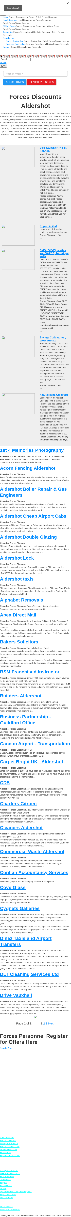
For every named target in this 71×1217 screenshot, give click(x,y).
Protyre (3, 1188)
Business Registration (16, 44)
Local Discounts (10, 20)
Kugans (3, 1182)
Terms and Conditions (10, 1209)
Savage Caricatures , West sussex (53, 339)
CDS (5, 782)
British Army (5, 1152)
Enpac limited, (48, 226)
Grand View (5, 1179)
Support (6, 47)
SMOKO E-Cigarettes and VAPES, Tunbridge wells (54, 253)
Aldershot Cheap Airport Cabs (33, 516)
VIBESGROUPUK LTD (10, 1173)
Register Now (6, 1048)
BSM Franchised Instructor (29, 671)
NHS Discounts (7, 1137)
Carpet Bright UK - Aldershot (31, 761)
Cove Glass (13, 887)
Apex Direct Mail (18, 614)
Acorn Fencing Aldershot (27, 468)
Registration (8, 38)
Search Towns (15, 82)
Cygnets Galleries (20, 908)
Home (5, 17)
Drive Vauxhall (16, 995)
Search (3, 62)
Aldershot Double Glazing (28, 537)
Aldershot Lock (17, 558)
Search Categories (42, 82)
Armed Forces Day (8, 1149)
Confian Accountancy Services (34, 872)
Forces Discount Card (9, 1146)
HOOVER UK (6, 1185)
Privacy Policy (6, 1206)
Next (51, 1023)
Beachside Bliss (7, 1176)
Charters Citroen (18, 803)
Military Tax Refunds (9, 1143)
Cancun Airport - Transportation (35, 743)
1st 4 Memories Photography (32, 450)
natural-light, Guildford (54, 394)
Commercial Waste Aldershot (32, 851)
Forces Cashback (8, 1140)
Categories (8, 32)
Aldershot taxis (17, 579)
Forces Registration (14, 41)
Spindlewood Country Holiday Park (16, 1191)
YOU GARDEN (6, 1197)
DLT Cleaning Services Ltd (29, 974)
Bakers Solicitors (19, 641)
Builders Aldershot (20, 695)
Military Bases (9, 26)
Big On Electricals (8, 1194)
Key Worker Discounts (10, 1155)
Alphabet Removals (21, 600)
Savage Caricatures (9, 1170)
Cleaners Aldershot (21, 827)
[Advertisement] (35, 1091)
